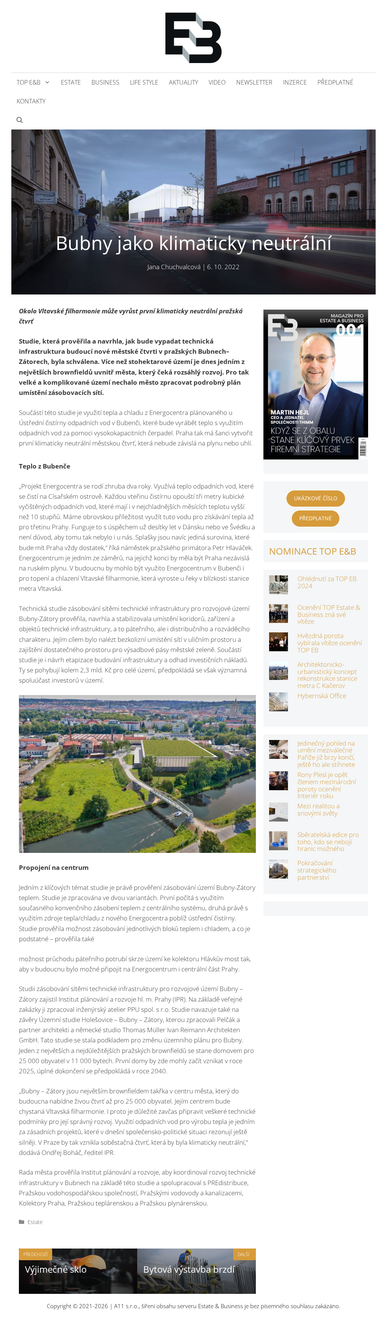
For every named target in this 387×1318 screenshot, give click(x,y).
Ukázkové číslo (315, 498)
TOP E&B (28, 82)
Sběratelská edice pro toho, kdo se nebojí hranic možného (328, 841)
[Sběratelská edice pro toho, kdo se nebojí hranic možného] (278, 845)
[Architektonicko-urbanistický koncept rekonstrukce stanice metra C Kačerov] (278, 675)
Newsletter (254, 82)
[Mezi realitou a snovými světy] (278, 816)
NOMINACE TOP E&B (312, 551)
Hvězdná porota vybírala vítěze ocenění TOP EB (329, 642)
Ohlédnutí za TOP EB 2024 (327, 582)
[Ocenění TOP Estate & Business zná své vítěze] (278, 618)
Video (217, 82)
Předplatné (335, 82)
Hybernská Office (321, 695)
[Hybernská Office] (278, 706)
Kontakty (31, 101)
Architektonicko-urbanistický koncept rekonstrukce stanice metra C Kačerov (327, 675)
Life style (144, 82)
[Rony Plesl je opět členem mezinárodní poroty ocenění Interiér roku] (278, 785)
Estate (71, 82)
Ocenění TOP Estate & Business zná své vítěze (328, 614)
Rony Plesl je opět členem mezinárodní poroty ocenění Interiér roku (326, 785)
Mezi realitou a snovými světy (318, 809)
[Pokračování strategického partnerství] (278, 873)
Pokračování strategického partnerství (316, 870)
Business (105, 82)
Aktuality (183, 82)
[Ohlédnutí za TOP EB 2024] (278, 589)
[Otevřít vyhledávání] (19, 120)
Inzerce (295, 82)
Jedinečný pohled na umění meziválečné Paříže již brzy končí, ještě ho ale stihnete (326, 754)
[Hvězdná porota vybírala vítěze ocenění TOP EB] (278, 646)
